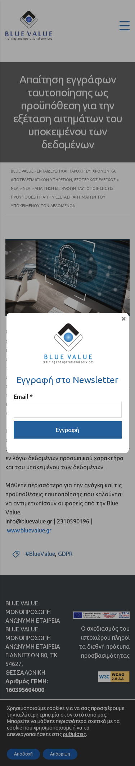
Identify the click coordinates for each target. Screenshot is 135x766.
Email (23, 396)
